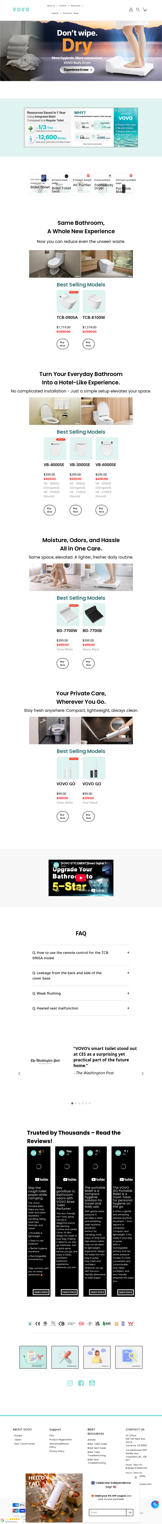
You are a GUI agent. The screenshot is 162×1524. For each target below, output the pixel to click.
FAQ (52, 1435)
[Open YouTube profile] (92, 1383)
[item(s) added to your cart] (144, 9)
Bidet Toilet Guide (97, 1443)
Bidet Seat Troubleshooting (97, 1461)
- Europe (17, 1435)
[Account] (131, 9)
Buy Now (62, 344)
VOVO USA (25, 1516)
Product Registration (61, 1439)
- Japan (17, 1439)
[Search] (137, 9)
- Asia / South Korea (24, 1443)
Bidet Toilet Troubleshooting (97, 1454)
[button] (6, 51)
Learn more (41, 1292)
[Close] (136, 1477)
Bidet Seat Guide (97, 1448)
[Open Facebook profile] (81, 1383)
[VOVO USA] (21, 9)
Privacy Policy (57, 1451)
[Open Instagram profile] (70, 1383)
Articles (92, 1439)
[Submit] (129, 1512)
